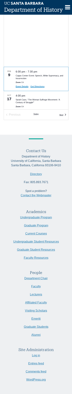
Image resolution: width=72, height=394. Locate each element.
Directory (36, 174)
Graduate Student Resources (36, 249)
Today (36, 114)
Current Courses (36, 233)
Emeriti (36, 318)
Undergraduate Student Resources (36, 241)
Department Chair (36, 278)
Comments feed (36, 371)
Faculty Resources (36, 257)
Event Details (22, 86)
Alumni (36, 334)
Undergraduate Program (36, 217)
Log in (36, 355)
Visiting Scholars (36, 310)
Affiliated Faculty (36, 302)
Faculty (36, 286)
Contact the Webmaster (36, 195)
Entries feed (36, 363)
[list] (36, 88)
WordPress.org (36, 379)
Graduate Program (36, 225)
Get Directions (37, 86)
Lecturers (36, 294)
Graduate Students (36, 326)
